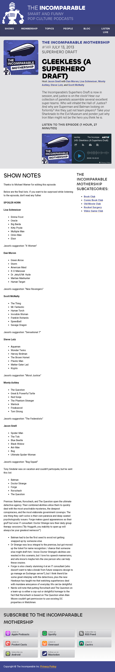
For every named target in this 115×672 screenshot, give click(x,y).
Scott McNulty (76, 85)
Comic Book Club (93, 200)
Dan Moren (72, 81)
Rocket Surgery (93, 207)
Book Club (89, 196)
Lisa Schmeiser (88, 81)
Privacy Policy (48, 666)
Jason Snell (54, 81)
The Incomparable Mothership (76, 42)
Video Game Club (93, 211)
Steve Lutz (57, 85)
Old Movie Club (92, 203)
